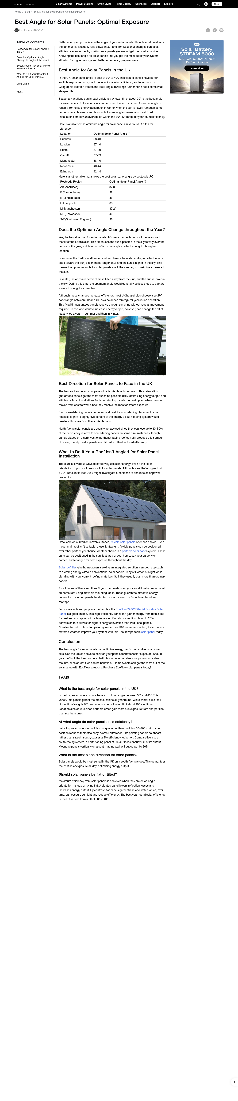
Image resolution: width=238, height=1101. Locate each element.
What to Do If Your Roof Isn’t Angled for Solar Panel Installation (32, 75)
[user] (206, 4)
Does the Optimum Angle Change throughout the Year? (33, 58)
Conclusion (23, 83)
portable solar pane (134, 551)
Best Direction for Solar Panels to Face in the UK (34, 67)
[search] (198, 4)
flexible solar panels (123, 542)
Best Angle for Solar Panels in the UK (33, 50)
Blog (27, 11)
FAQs (19, 92)
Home (17, 11)
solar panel (148, 632)
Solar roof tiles (68, 567)
